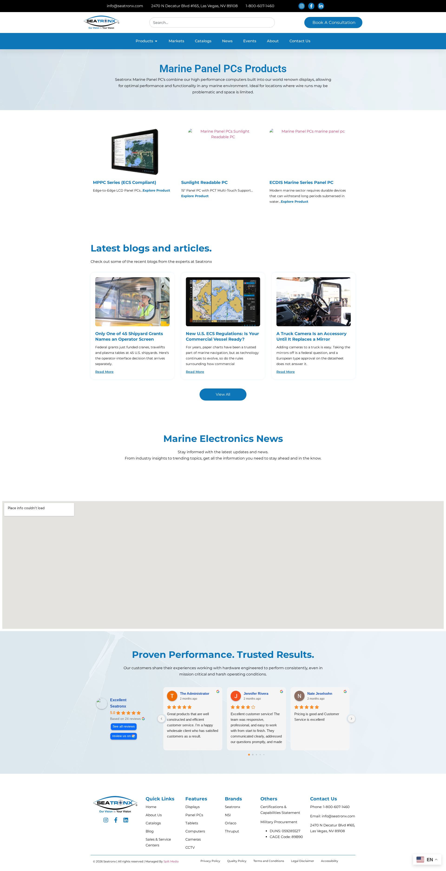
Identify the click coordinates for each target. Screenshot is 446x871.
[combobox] (212, 22)
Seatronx (118, 706)
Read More (104, 372)
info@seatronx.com (338, 816)
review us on (121, 736)
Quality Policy (236, 861)
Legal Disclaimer (302, 861)
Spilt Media (171, 861)
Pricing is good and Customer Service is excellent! (316, 716)
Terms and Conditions (268, 861)
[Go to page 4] (263, 754)
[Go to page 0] (249, 755)
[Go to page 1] (253, 755)
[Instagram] (105, 820)
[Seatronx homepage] (102, 22)
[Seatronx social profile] (302, 6)
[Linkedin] (125, 820)
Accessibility (329, 861)
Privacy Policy (210, 861)
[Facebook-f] (115, 820)
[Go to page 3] (260, 754)
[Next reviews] (351, 719)
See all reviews (124, 726)
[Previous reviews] (161, 719)
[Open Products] (156, 41)
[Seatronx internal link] (132, 301)
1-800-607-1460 (336, 807)
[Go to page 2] (256, 754)
